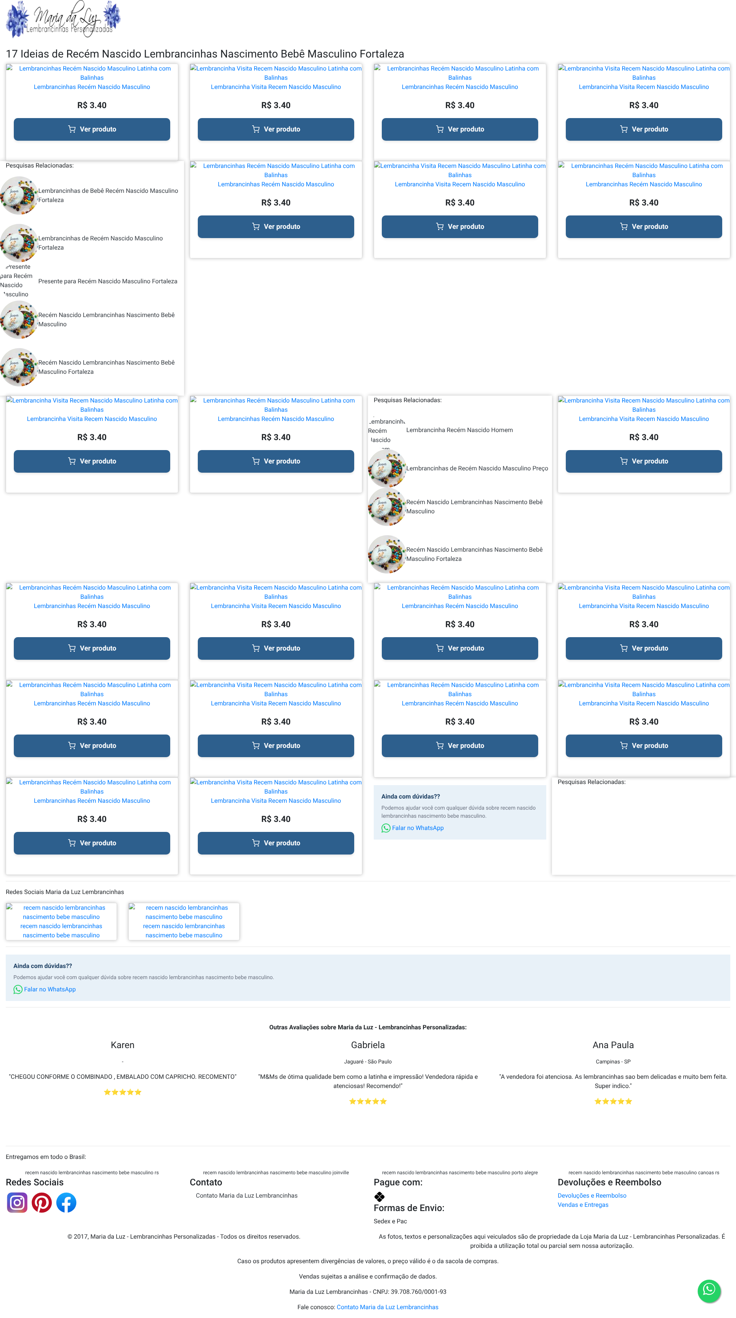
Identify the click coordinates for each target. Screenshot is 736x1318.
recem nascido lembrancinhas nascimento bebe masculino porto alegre (460, 1173)
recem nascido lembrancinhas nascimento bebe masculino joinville (276, 1173)
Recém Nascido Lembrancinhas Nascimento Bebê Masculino (106, 319)
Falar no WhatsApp (417, 828)
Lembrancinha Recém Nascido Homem (459, 430)
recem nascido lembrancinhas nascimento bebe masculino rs (92, 1173)
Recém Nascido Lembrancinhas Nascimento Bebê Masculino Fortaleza (106, 367)
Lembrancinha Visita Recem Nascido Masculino (276, 86)
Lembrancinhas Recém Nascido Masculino (92, 86)
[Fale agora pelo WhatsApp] (709, 1291)
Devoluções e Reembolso (592, 1195)
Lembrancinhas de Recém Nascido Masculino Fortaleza (100, 243)
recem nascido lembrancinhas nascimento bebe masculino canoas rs (643, 1173)
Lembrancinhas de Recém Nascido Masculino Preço (477, 468)
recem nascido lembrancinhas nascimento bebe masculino (61, 930)
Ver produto (98, 129)
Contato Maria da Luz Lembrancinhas (246, 1195)
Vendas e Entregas (583, 1204)
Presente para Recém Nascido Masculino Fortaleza (107, 281)
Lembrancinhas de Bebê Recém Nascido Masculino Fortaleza (108, 195)
